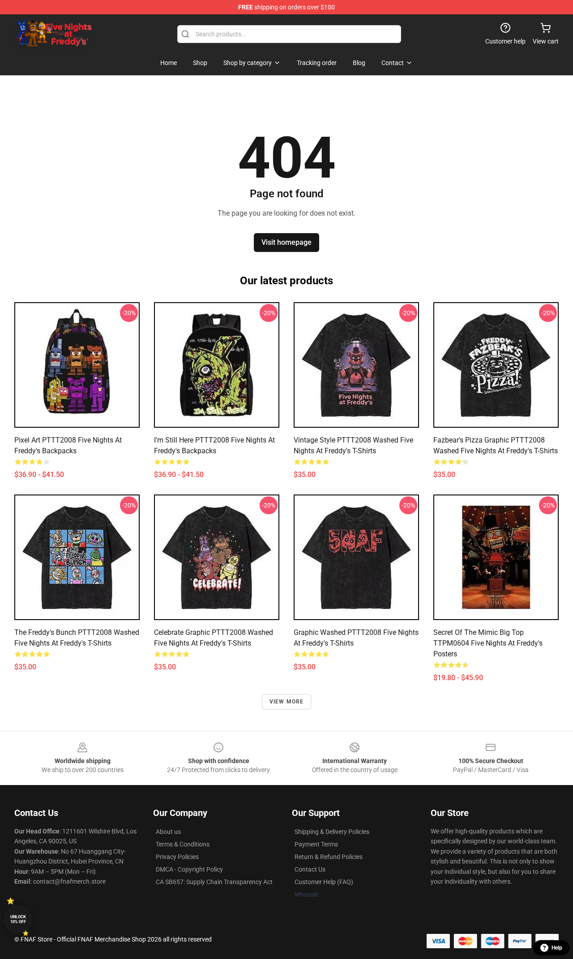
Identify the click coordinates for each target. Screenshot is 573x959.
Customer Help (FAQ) (324, 881)
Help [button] (557, 948)
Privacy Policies (177, 856)
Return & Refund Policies (329, 856)
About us (168, 831)
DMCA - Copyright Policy (189, 869)
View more (286, 702)
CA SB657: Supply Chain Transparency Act (214, 881)
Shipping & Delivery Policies (332, 831)
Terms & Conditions (183, 844)
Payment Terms (316, 844)
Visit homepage (286, 242)
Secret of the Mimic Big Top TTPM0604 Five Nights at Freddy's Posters (488, 643)
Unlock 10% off (18, 919)
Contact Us (310, 869)
